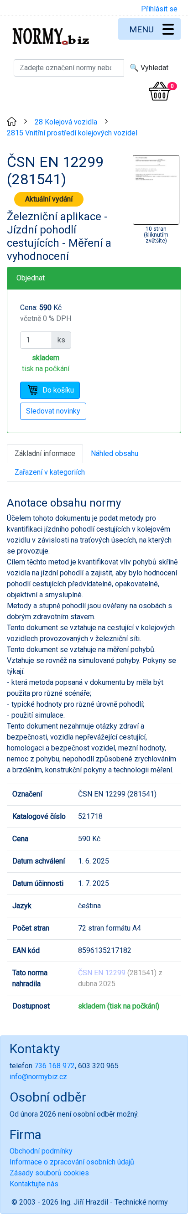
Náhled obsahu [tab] (114, 453)
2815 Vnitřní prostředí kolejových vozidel (72, 133)
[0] (160, 91)
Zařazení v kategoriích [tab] (50, 472)
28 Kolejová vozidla (66, 122)
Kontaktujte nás (34, 1184)
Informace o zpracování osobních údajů (72, 1162)
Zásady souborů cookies (49, 1173)
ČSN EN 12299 (101, 972)
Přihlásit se (159, 9)
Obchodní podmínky (41, 1151)
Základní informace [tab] (45, 453)
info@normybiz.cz (38, 1076)
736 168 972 (54, 1065)
